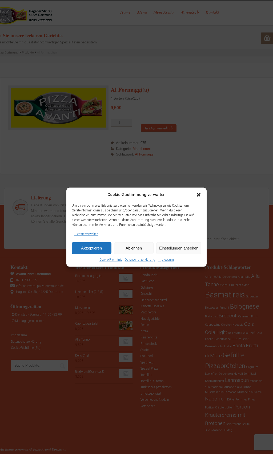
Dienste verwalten (86, 234)
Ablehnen (134, 248)
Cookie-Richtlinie (110, 260)
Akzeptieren (91, 248)
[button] (198, 194)
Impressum (166, 260)
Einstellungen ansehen (178, 248)
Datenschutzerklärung (140, 260)
